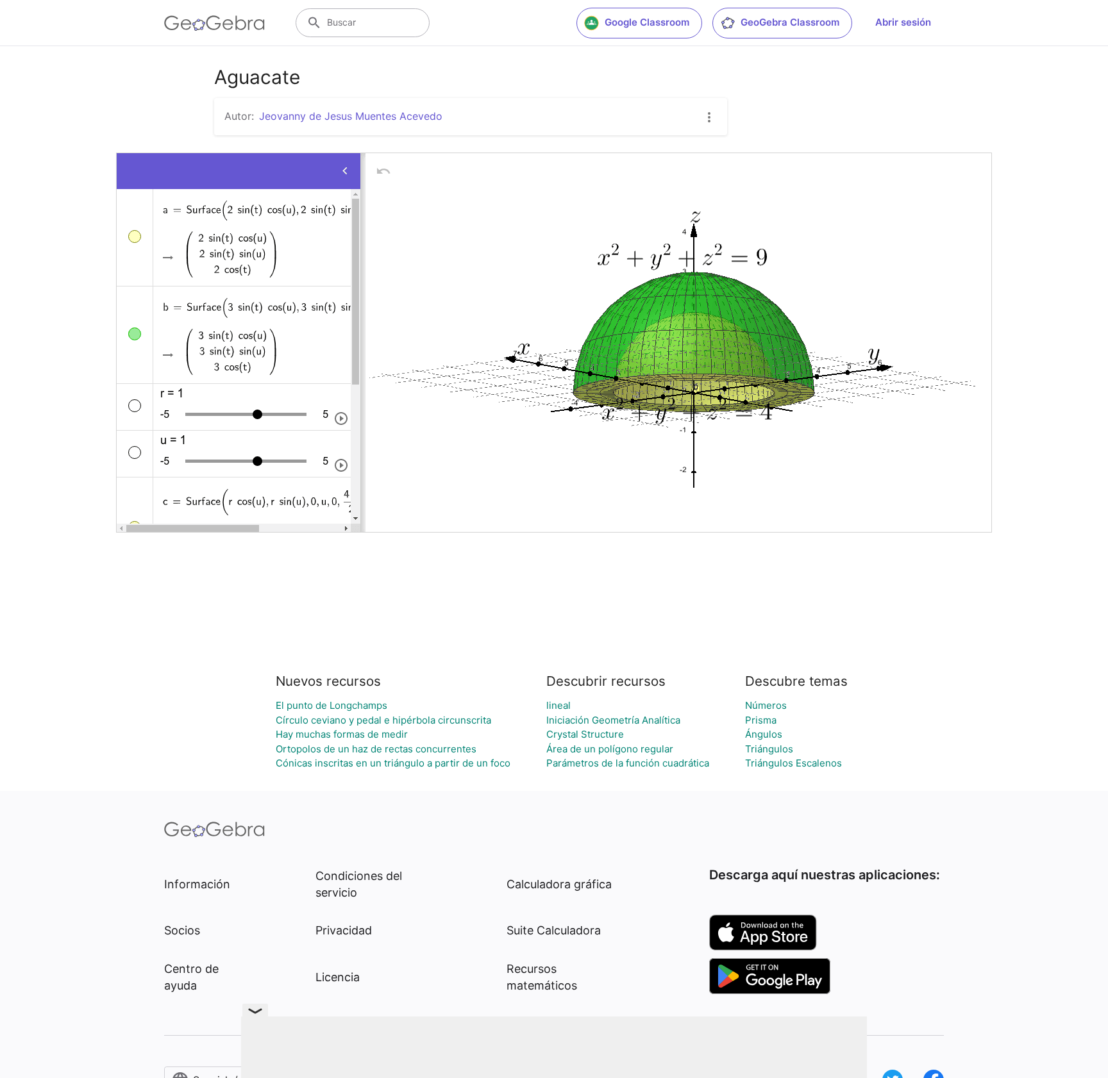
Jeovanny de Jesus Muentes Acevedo (350, 116)
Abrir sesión (903, 22)
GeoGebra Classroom (790, 22)
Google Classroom (647, 22)
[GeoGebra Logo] (214, 23)
